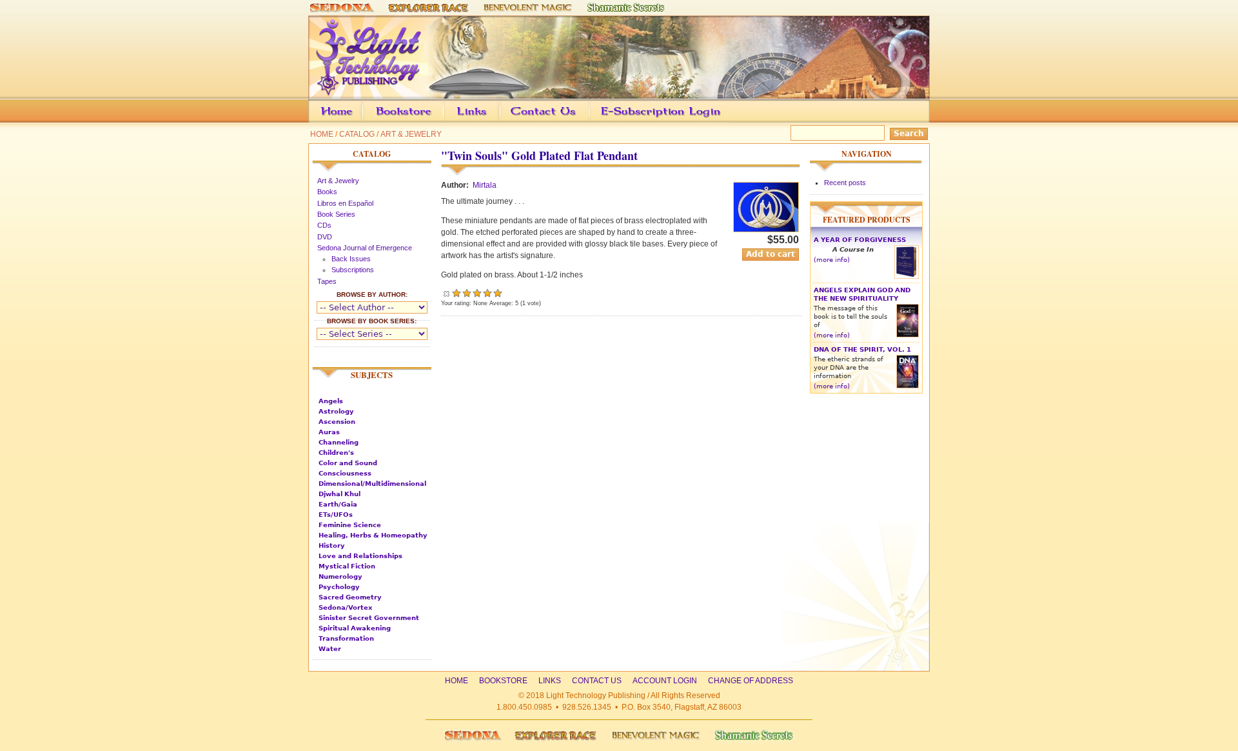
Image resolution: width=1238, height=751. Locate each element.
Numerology (340, 576)
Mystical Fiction (347, 566)
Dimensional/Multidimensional (372, 483)
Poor (456, 292)
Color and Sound (348, 462)
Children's (336, 452)
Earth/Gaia (338, 504)
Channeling (339, 442)
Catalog (357, 134)
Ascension (337, 421)
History (332, 545)
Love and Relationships (360, 555)
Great (487, 292)
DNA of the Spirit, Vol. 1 (862, 349)
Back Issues (351, 259)
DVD (324, 237)
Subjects (372, 375)
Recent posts (845, 182)
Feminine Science (350, 524)
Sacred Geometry (350, 597)
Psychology (339, 586)
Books (327, 191)
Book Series (336, 214)
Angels (331, 401)
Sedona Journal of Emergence (364, 248)
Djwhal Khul (339, 493)
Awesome (498, 292)
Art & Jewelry (411, 134)
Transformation (346, 638)
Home (321, 134)
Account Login (657, 121)
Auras (329, 432)
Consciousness (345, 473)
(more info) (832, 259)
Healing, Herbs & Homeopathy (373, 535)
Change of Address (808, 121)
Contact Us (563, 121)
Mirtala (484, 185)
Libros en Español (345, 203)
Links (496, 121)
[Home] (619, 92)
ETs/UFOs (336, 514)
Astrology (336, 411)
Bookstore (424, 121)
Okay (467, 292)
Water (330, 648)
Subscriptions (352, 270)
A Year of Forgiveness (860, 239)
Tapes (327, 281)
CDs (324, 225)
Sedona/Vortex (345, 607)
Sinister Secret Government (369, 617)
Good (477, 292)
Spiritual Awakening (355, 628)
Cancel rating (446, 292)
